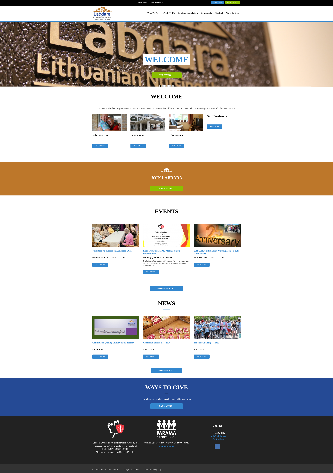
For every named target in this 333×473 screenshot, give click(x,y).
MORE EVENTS (165, 288)
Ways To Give (232, 13)
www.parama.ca (166, 446)
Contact (219, 13)
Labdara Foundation (188, 13)
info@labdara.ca (157, 2)
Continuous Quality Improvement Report (113, 342)
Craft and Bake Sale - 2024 (156, 342)
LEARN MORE (166, 188)
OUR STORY (166, 75)
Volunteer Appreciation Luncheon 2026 (112, 250)
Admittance (176, 135)
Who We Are (153, 13)
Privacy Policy (151, 469)
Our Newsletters (217, 116)
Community (206, 13)
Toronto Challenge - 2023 (206, 342)
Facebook (218, 2)
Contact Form (218, 439)
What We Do (169, 13)
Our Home (137, 135)
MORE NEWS (165, 370)
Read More (100, 146)
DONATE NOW (232, 2)
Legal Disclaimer (132, 469)
